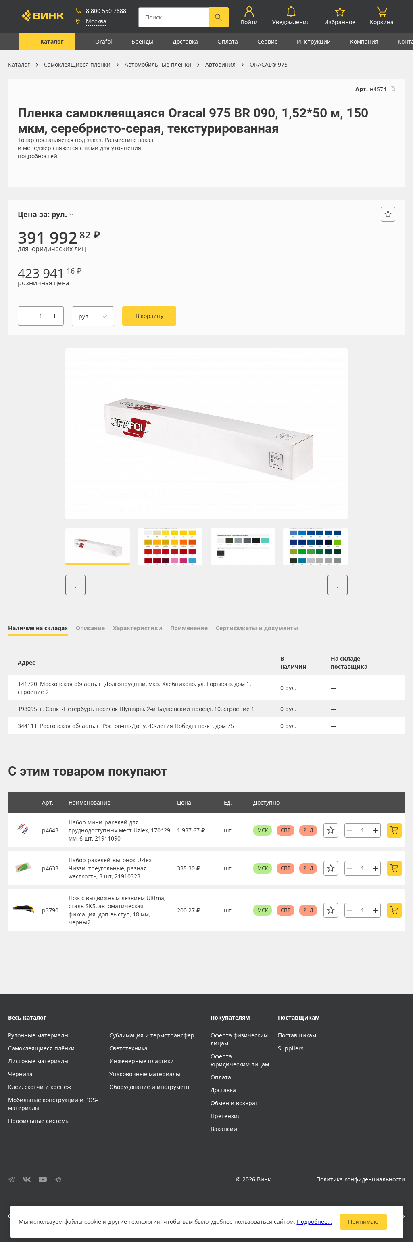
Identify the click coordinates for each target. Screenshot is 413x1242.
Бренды (142, 41)
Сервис (267, 41)
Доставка (185, 41)
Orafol (103, 41)
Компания (364, 41)
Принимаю (363, 1221)
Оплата (227, 41)
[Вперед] (337, 585)
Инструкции (314, 41)
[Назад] (75, 585)
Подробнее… (314, 1221)
